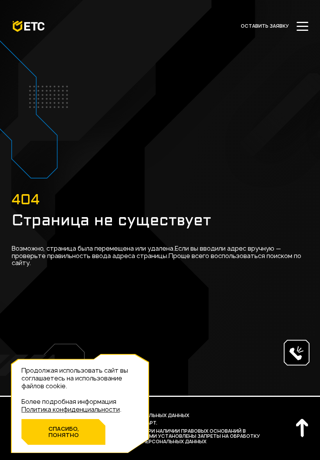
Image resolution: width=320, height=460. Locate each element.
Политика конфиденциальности (70, 409)
